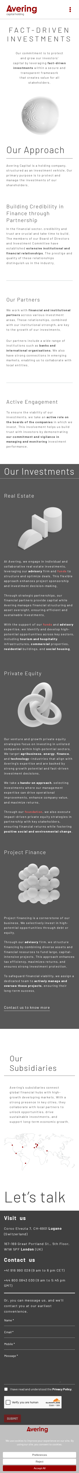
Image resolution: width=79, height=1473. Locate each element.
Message (11, 1355)
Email (8, 1332)
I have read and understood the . (41, 1389)
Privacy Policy (62, 1389)
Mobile (9, 1344)
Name (9, 1320)
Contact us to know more (27, 1007)
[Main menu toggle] (70, 10)
